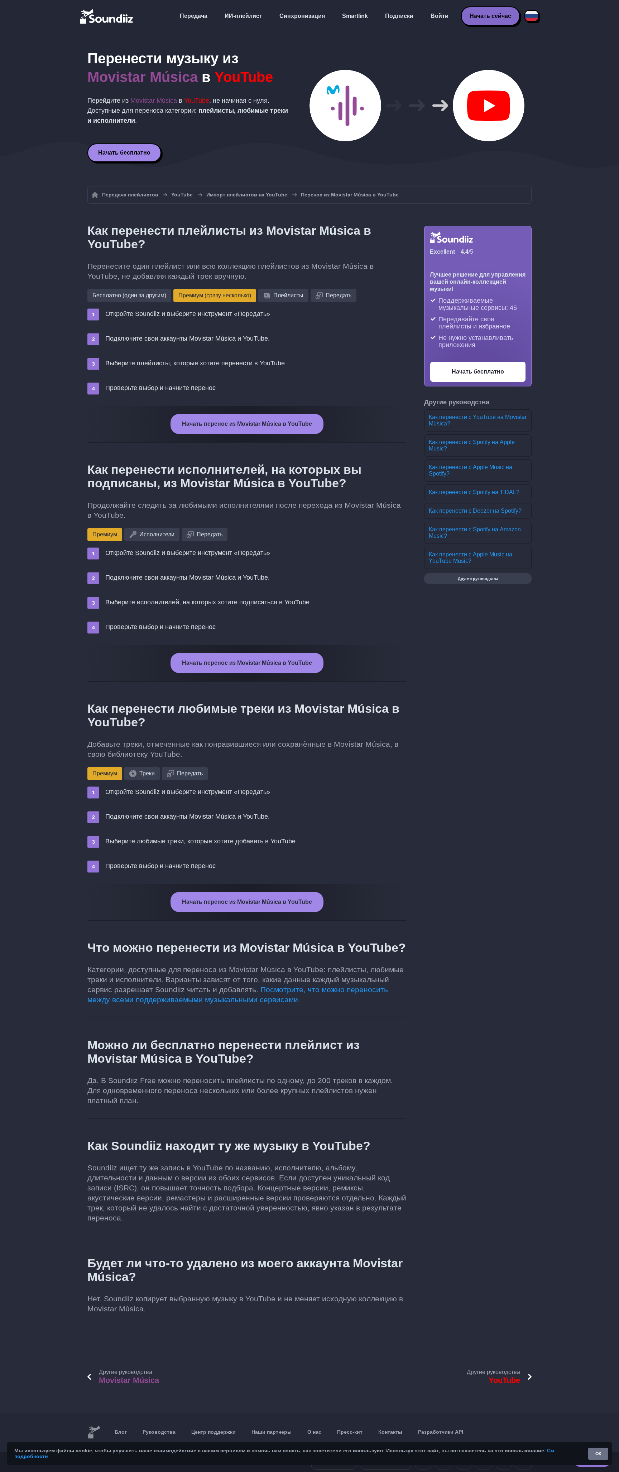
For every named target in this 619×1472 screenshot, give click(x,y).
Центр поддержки (213, 1432)
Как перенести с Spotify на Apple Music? (472, 445)
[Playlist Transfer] (107, 16)
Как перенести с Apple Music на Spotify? (470, 470)
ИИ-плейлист (243, 16)
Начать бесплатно (124, 153)
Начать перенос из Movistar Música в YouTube (247, 424)
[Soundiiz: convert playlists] (93, 1432)
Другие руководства (478, 578)
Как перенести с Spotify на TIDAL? (474, 492)
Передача (193, 16)
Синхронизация (302, 16)
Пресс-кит (350, 1432)
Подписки (399, 16)
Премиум (104, 534)
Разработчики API (440, 1432)
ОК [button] (598, 1453)
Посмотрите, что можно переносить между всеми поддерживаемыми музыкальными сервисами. (237, 994)
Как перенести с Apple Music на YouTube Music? (470, 557)
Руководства (159, 1432)
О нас (314, 1432)
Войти (439, 16)
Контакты (390, 1432)
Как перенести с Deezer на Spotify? (475, 511)
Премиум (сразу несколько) (214, 295)
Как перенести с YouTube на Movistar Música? (478, 420)
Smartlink (355, 16)
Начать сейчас (490, 16)
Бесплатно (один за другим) (129, 295)
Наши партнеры (271, 1432)
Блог (121, 1432)
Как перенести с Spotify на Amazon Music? (475, 532)
